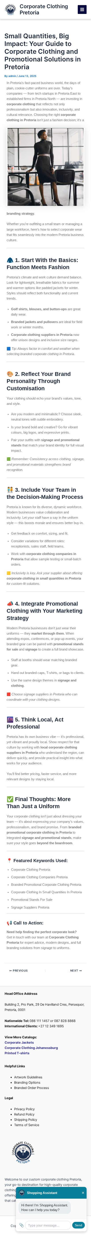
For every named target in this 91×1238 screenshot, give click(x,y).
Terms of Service (26, 1125)
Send (78, 1225)
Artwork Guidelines (28, 1077)
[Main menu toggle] (82, 9)
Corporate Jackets (19, 1043)
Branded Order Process (31, 1088)
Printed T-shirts (17, 1053)
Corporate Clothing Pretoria (44, 9)
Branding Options (27, 1083)
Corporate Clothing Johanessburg (31, 1048)
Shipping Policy (25, 1120)
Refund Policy (24, 1114)
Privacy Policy (24, 1109)
